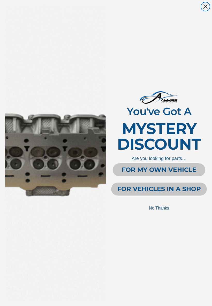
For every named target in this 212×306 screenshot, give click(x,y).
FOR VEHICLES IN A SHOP (159, 189)
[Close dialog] (205, 6)
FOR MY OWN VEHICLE (159, 169)
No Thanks (159, 208)
